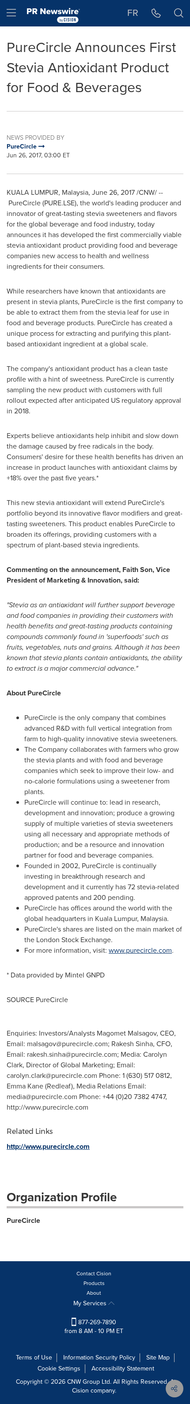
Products (94, 1283)
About (94, 1293)
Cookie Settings (59, 1368)
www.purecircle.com (140, 950)
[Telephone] (156, 13)
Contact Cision (93, 1274)
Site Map (158, 1357)
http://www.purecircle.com (48, 1146)
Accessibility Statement (122, 1368)
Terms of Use (34, 1357)
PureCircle (23, 1220)
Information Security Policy (99, 1357)
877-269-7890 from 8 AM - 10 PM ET (94, 1327)
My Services (90, 1303)
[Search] (178, 13)
